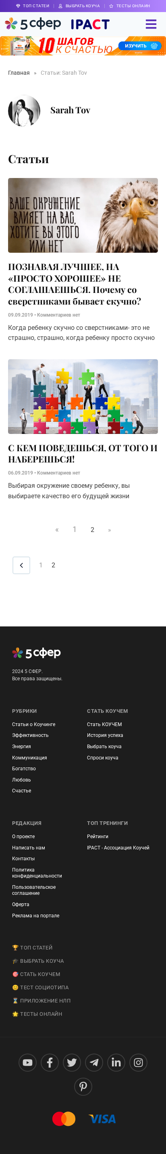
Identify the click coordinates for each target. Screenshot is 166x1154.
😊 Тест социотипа (40, 987)
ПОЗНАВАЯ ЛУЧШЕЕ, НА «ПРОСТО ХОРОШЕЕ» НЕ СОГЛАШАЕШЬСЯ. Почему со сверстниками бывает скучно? (74, 283)
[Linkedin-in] (116, 1063)
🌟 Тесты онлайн (37, 1014)
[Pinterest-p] (83, 1087)
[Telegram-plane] (94, 1063)
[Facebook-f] (50, 1063)
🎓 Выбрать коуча (38, 961)
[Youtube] (28, 1063)
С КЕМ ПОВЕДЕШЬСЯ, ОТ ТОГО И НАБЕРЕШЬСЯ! (83, 453)
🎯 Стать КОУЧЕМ (36, 974)
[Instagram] (138, 1063)
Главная (19, 73)
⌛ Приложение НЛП (41, 1001)
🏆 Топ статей (32, 948)
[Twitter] (72, 1063)
